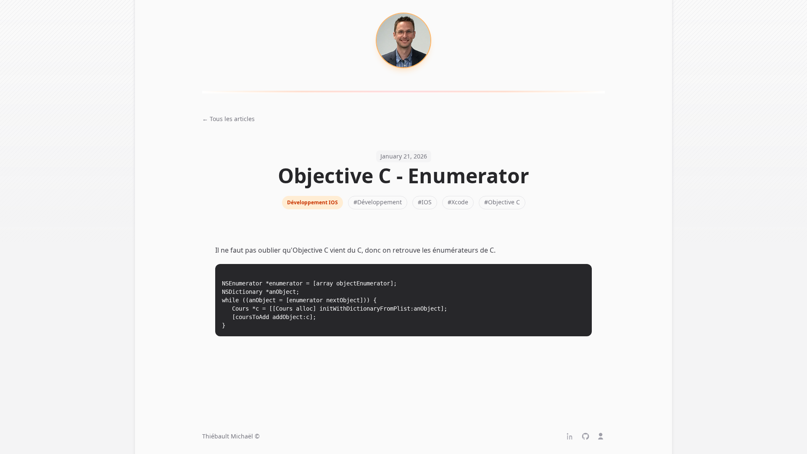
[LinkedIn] (570, 436)
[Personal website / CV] (600, 436)
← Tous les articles (228, 119)
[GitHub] (585, 436)
